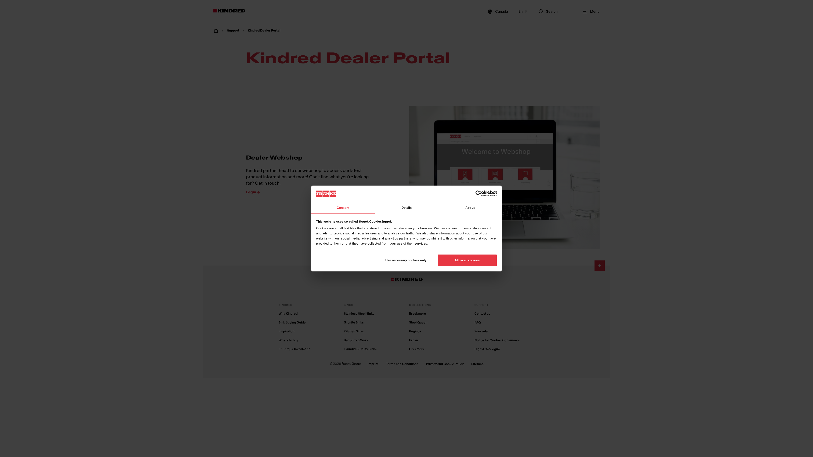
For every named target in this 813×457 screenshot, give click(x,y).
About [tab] (470, 207)
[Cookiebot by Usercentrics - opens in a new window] (478, 193)
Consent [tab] (343, 207)
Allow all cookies (467, 260)
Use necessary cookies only (405, 260)
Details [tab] (406, 207)
